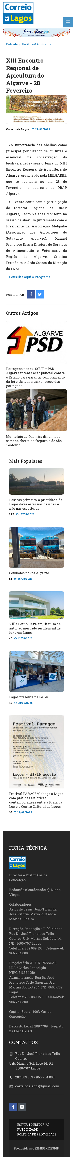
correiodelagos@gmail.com (37, 1086)
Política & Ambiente (36, 44)
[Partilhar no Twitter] (40, 295)
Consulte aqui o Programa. (30, 277)
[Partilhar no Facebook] (31, 295)
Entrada (12, 44)
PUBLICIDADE (27, 1129)
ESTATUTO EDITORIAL (33, 1125)
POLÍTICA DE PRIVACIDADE (36, 1134)
